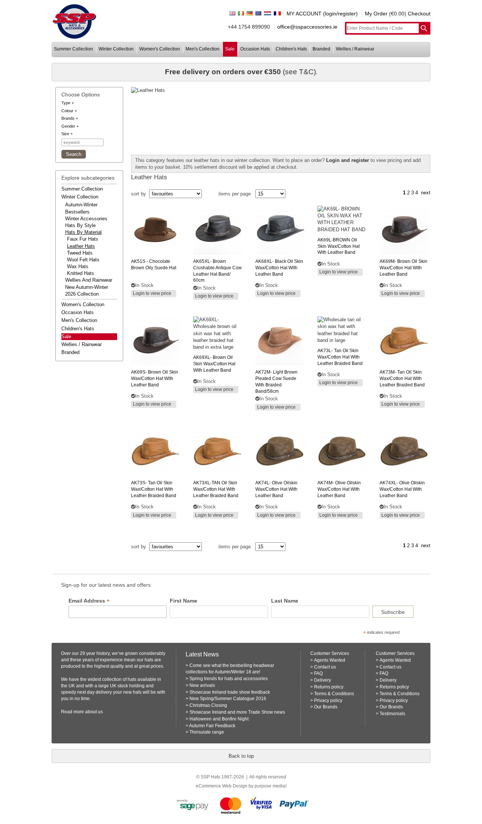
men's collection (203, 49)
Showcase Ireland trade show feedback (229, 692)
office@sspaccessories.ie (307, 27)
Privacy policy (328, 700)
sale (230, 49)
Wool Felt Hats (83, 259)
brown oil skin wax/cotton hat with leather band (403, 268)
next (425, 192)
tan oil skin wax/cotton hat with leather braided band (340, 357)
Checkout (419, 14)
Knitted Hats (80, 273)
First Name (183, 601)
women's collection (159, 49)
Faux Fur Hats (82, 239)
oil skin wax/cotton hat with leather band (338, 246)
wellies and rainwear (88, 280)
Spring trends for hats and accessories (228, 678)
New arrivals (202, 685)
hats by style (80, 225)
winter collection (116, 49)
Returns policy (328, 687)
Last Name (284, 601)
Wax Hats (77, 266)
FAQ (318, 673)
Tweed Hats (80, 253)
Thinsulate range (206, 732)
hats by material (83, 232)
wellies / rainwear (355, 49)
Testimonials (392, 713)
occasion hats (255, 49)
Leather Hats (81, 246)
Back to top (241, 756)
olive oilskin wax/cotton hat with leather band (276, 489)
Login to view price (152, 293)
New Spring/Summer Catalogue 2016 (227, 698)
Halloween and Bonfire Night (219, 719)
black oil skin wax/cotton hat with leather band (279, 268)
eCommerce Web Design (221, 786)
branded (321, 49)
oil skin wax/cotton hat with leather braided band (215, 489)
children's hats (291, 49)
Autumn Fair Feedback (212, 725)
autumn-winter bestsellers (81, 208)
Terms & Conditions (334, 693)
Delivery (322, 680)
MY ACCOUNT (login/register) (322, 14)
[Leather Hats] (281, 90)
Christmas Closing (208, 705)
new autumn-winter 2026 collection (86, 290)
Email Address (89, 600)
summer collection (73, 49)
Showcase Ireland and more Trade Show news (237, 712)
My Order (376, 14)
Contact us (325, 667)
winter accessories (86, 218)
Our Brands (325, 707)
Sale (66, 336)
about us (94, 711)
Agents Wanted (329, 660)
